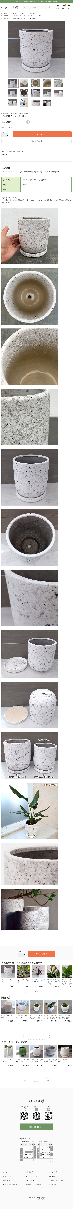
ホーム (5, 1172)
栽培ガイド (6, 1180)
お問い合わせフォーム (36, 1127)
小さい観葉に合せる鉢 (16, 18)
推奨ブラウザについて (10, 1185)
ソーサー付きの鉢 (15, 13)
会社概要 (52, 1176)
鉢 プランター (5, 13)
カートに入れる (42, 134)
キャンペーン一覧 (31, 1176)
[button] (48, 992)
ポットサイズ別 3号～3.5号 (17, 15)
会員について (7, 1176)
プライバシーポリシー (56, 1180)
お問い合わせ (30, 1180)
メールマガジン (54, 1185)
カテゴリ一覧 (53, 1172)
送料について (5, 154)
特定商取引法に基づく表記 (34, 1185)
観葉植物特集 (4, 15)
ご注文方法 (29, 1172)
